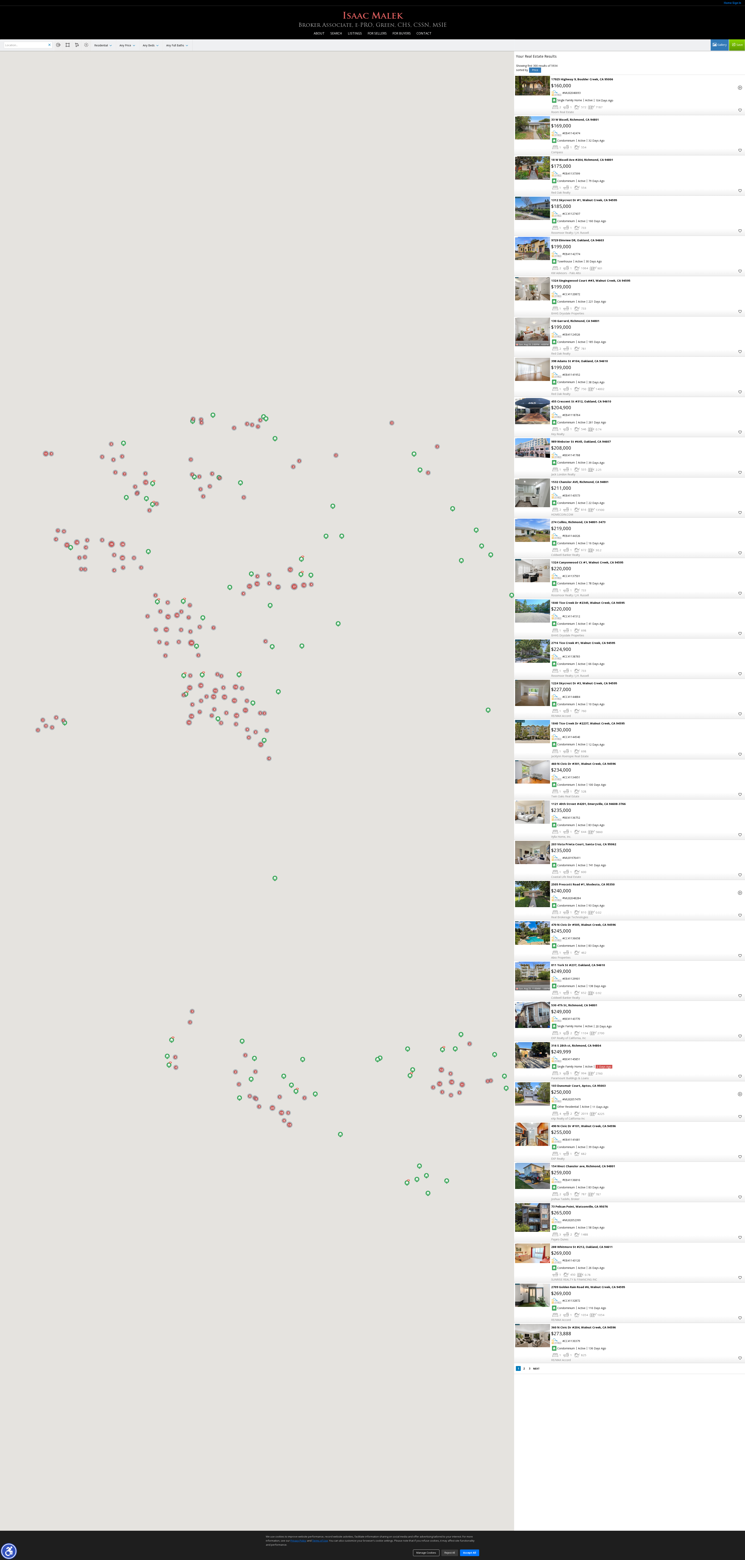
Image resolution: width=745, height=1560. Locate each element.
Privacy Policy (298, 1540)
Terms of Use (320, 1540)
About (319, 33)
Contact (424, 33)
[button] (8, 1551)
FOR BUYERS (401, 33)
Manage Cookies (426, 1552)
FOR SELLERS (377, 33)
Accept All (469, 1552)
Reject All (449, 1552)
